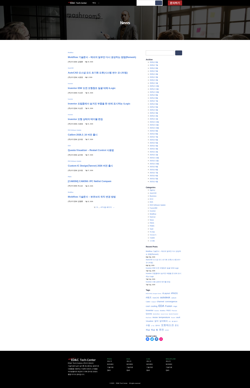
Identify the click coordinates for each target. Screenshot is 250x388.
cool (148, 306)
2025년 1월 (154, 119)
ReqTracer (148, 317)
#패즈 (149, 297)
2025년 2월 (154, 116)
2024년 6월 (154, 140)
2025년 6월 (154, 104)
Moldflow (70, 52)
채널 (148, 330)
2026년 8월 (154, 62)
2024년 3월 (154, 149)
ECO (151, 199)
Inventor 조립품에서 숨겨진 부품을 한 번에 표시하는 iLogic (99, 103)
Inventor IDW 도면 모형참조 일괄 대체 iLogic (92, 88)
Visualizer (149, 321)
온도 (177, 325)
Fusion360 (153, 208)
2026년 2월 (154, 80)
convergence (171, 301)
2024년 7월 (154, 137)
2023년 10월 (154, 164)
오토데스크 (167, 325)
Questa (149, 314)
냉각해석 (163, 321)
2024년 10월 (154, 128)
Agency (152, 190)
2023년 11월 (154, 161)
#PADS (174, 293)
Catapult (153, 301)
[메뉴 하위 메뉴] (98, 2)
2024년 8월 (154, 134)
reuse (155, 317)
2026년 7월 (154, 65)
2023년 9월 (154, 167)
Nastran (152, 217)
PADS (69, 176)
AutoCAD (71, 68)
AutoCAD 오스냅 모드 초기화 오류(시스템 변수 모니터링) (98, 72)
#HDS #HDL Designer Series (153, 293)
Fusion (168, 306)
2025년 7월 (154, 101)
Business (153, 196)
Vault (151, 229)
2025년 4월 (154, 110)
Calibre (148, 301)
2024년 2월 (154, 152)
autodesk (165, 297)
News (152, 220)
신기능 (152, 325)
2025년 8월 (154, 98)
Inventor (70, 83)
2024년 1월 (154, 155)
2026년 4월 (154, 74)
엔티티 (157, 325)
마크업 (152, 232)
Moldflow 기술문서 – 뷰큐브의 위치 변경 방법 (92, 196)
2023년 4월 (154, 182)
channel (160, 301)
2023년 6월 (154, 176)
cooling (154, 306)
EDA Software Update (74, 130)
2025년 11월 (154, 89)
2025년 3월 (154, 113)
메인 (170, 321)
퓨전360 (167, 330)
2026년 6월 (154, 68)
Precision (174, 310)
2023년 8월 (154, 170)
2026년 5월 (154, 71)
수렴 (148, 325)
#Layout (166, 293)
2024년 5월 (154, 143)
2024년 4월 (154, 146)
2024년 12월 (154, 122)
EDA (69, 145)
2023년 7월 (154, 173)
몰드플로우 (175, 321)
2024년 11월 (154, 125)
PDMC (152, 226)
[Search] (178, 52)
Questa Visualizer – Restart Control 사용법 (91, 150)
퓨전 (161, 329)
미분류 (152, 238)
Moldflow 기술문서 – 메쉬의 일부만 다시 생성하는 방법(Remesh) (102, 57)
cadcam (173, 298)
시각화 (152, 241)
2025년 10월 (154, 92)
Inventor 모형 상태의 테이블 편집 (85, 119)
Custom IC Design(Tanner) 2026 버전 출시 (90, 165)
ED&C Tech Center (122, 383)
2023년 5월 (154, 179)
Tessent (173, 317)
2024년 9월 (154, 131)
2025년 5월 (154, 107)
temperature (164, 317)
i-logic (175, 306)
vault (178, 317)
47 (102, 207)
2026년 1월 (154, 83)
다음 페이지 (109, 207)
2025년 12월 (154, 86)
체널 (153, 330)
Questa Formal (164, 314)
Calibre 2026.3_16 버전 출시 (82, 134)
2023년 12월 (154, 158)
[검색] (158, 2)
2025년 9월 (154, 95)
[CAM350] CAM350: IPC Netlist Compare (89, 181)
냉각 (156, 321)
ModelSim (156, 310)
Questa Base (156, 314)
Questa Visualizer (173, 314)
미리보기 (153, 235)
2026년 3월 (154, 77)
